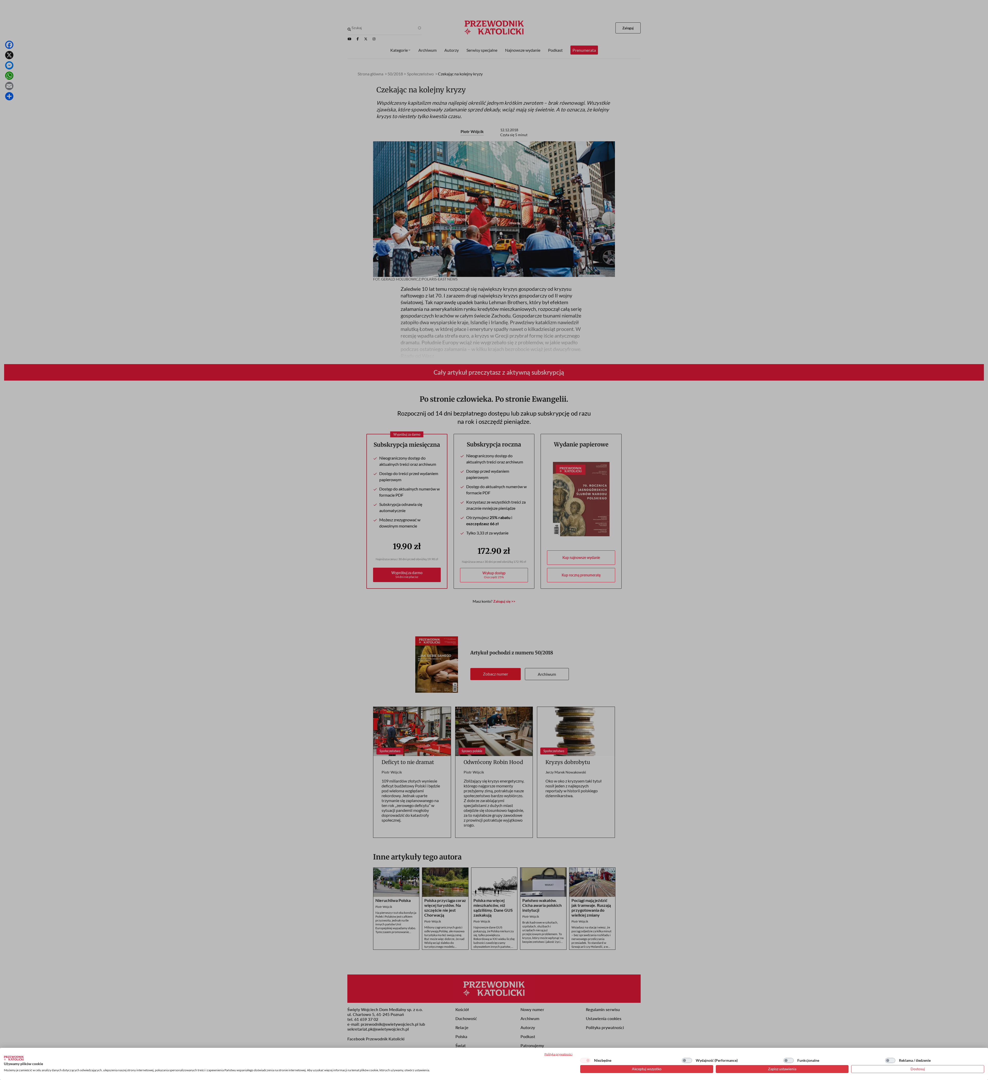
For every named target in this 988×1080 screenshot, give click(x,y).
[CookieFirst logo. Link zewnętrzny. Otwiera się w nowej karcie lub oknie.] (14, 1058)
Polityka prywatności (558, 1054)
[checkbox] (585, 1060)
